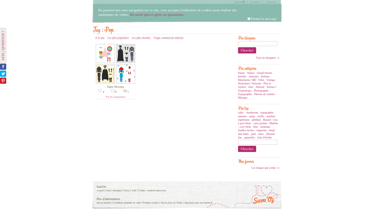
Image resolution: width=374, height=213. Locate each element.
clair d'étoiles (264, 137)
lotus (261, 134)
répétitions (244, 119)
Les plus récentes (141, 37)
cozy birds (245, 126)
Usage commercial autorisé (168, 37)
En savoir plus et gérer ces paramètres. (157, 14)
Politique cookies (151, 202)
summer (242, 116)
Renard (267, 119)
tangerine (262, 130)
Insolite (242, 76)
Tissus (126, 190)
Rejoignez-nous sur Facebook (198, 202)
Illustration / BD (247, 80)
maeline (270, 116)
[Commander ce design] (115, 83)
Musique (242, 97)
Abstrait (260, 87)
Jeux (250, 87)
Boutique (117, 190)
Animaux (254, 76)
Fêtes (261, 80)
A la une (99, 37)
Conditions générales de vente (127, 202)
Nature (251, 73)
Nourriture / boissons (249, 83)
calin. (241, 112)
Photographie (261, 90)
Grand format (264, 73)
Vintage (270, 80)
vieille (260, 116)
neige (252, 116)
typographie (266, 112)
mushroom (252, 112)
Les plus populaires (118, 37)
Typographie (245, 94)
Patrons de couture (264, 94)
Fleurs (241, 73)
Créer (108, 190)
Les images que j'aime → (265, 167)
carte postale (260, 123)
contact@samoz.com (156, 190)
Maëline (273, 123)
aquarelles (249, 137)
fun (240, 137)
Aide (134, 190)
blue (255, 126)
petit (253, 134)
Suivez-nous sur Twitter (172, 202)
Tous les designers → (267, 57)
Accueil (100, 190)
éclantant (265, 126)
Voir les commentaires (115, 96)
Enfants (265, 76)
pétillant (256, 119)
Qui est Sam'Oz (104, 202)
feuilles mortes (246, 130)
